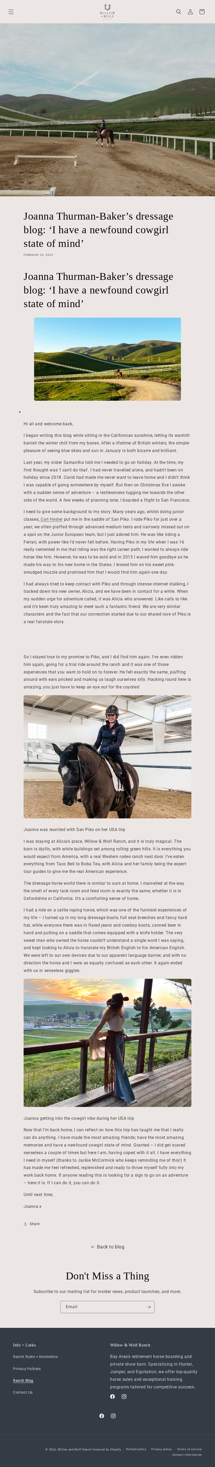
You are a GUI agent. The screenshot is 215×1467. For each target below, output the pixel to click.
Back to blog (110, 1246)
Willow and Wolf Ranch (75, 1449)
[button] (11, 12)
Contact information (187, 1455)
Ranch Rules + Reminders (35, 1357)
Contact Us (23, 1392)
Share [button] (35, 1224)
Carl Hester (51, 519)
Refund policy (136, 1449)
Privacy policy (161, 1449)
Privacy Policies (27, 1369)
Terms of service (189, 1449)
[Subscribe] (148, 1307)
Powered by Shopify (106, 1449)
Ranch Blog (23, 1380)
